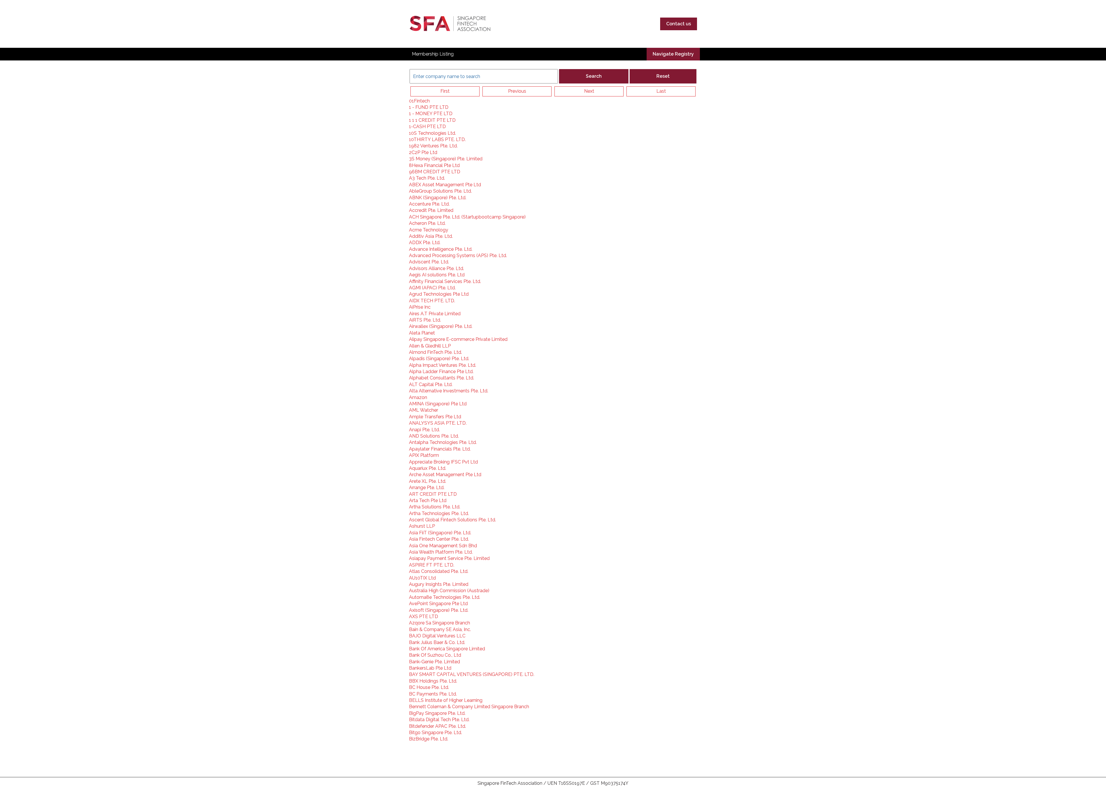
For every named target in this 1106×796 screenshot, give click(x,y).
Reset (663, 76)
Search (594, 76)
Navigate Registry (673, 54)
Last (661, 91)
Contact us (678, 23)
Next (589, 91)
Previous (517, 91)
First (445, 91)
